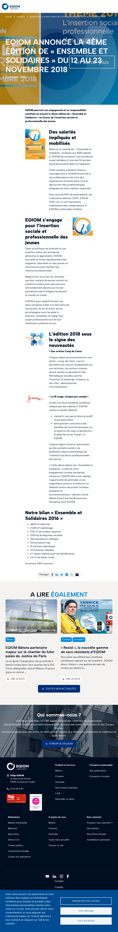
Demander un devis (64, 799)
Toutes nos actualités (60, 688)
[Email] (77, 574)
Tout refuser (86, 911)
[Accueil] (13, 6)
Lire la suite (18, 679)
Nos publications (98, 770)
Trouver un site (56, 845)
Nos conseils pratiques (66, 787)
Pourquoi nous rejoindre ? (99, 822)
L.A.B (57, 793)
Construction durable (18, 851)
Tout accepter (86, 921)
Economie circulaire (100, 776)
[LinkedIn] (56, 574)
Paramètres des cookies (86, 901)
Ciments (59, 776)
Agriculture (13, 834)
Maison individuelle (17, 822)
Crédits (59, 887)
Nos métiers (93, 828)
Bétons (58, 770)
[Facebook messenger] (66, 574)
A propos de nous (57, 817)
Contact (59, 881)
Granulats (60, 782)
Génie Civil (13, 839)
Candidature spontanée (98, 839)
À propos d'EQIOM (61, 743)
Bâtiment (12, 828)
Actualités (21, 17)
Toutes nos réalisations (19, 856)
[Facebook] (52, 574)
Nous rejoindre (94, 817)
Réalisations (14, 817)
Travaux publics (15, 845)
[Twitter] (61, 574)
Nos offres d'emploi (96, 834)
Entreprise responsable (101, 765)
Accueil (9, 17)
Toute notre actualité (59, 839)
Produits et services (65, 765)
